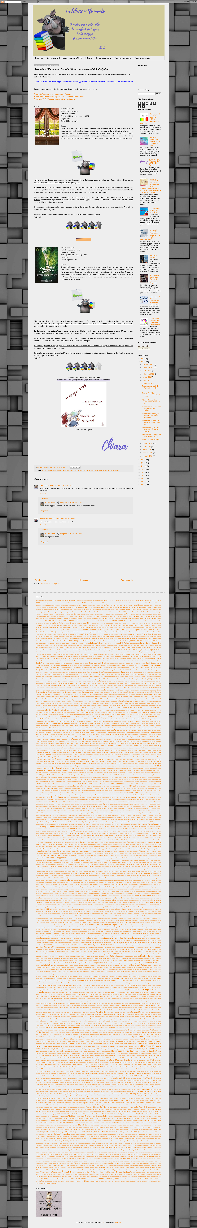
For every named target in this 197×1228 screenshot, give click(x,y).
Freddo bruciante (59, 743)
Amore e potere (100, 625)
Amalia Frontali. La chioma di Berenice (83, 620)
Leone (49, 940)
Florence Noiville (149, 737)
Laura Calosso (139, 922)
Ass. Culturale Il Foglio (72, 638)
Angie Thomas (157, 629)
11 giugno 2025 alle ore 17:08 (65, 485)
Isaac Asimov (72, 829)
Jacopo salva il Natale (134, 831)
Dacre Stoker (76, 690)
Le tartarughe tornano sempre (115, 936)
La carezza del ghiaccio (65, 873)
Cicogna (61, 672)
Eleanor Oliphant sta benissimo (130, 716)
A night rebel (118, 605)
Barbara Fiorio (156, 643)
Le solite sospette (74, 936)
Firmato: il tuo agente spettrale (109, 737)
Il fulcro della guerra (71, 788)
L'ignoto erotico (151, 857)
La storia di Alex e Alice (109, 913)
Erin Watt (49, 728)
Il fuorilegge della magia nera (114, 788)
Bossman (38, 654)
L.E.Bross (83, 851)
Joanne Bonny (50, 840)
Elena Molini (40, 719)
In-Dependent (101, 822)
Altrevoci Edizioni (120, 618)
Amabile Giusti (58, 620)
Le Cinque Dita (116, 927)
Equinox (139, 725)
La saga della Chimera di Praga (148, 907)
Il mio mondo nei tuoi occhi (131, 797)
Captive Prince (156, 659)
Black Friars (122, 650)
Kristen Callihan (57, 851)
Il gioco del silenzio (149, 790)
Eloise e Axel (122, 721)
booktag (139, 652)
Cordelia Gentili (110, 681)
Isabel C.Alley (106, 828)
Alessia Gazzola (89, 614)
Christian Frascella (76, 670)
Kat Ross (104, 844)
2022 (143, 466)
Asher (37, 638)
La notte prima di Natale (83, 898)
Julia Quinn (73, 470)
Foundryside (143, 739)
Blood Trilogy (63, 652)
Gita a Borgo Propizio (96, 752)
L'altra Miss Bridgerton (58, 853)
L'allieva (159, 851)
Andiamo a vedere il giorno (140, 627)
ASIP (54, 638)
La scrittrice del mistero (81, 909)
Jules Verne (134, 842)
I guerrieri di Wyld (130, 772)
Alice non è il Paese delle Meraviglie (120, 616)
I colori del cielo (127, 770)
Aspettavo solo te (61, 638)
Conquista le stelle (80, 681)
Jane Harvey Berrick (99, 833)
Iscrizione (140, 828)
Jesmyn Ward (145, 835)
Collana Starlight (125, 674)
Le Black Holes (85, 927)
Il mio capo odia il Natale (103, 797)
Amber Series (99, 623)
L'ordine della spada (47, 866)
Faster (149, 730)
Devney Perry (111, 699)
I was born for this (76, 777)
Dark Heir (47, 694)
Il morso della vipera (137, 799)
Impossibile (158, 819)
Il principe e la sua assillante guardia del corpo (74, 806)
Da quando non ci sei (66, 690)
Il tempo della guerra (45, 817)
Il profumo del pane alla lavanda (71, 808)
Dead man (39, 696)
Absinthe (142, 607)
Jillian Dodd (139, 837)
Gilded (78, 750)
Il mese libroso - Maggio (150, 439)
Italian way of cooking (61, 831)
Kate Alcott (123, 844)
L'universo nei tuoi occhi (58, 869)
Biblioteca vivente (53, 650)
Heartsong (149, 763)
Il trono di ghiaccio (142, 817)
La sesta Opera (136, 909)
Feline (145, 732)
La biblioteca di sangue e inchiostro (107, 871)
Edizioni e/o (80, 716)
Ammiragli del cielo (48, 625)
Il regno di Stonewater (149, 810)
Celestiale (57, 663)
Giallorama (39, 750)
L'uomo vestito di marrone (43, 871)
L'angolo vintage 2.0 (55, 855)
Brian (109, 654)
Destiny (66, 699)
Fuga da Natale (128, 743)
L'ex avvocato (143, 857)
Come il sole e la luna (139, 676)
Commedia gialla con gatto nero (133, 679)
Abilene (112, 607)
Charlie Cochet (151, 663)
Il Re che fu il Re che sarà (125, 808)
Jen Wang (79, 835)
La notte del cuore (45, 898)
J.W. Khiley (125, 831)
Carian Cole (68, 661)
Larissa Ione (103, 922)
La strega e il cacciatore (63, 916)
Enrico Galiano (94, 725)
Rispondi (43, 494)
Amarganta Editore (140, 620)
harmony (69, 764)
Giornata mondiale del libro (153, 750)
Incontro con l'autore (124, 822)
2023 (143, 463)
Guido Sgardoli (59, 761)
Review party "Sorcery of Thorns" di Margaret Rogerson (154, 279)
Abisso (116, 607)
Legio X (117, 938)
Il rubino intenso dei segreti (125, 813)
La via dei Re (80, 920)
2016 (143, 485)
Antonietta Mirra (117, 634)
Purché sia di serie (92, 470)
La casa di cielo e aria (111, 873)
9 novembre (90, 603)
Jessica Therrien (107, 837)
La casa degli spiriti (99, 873)
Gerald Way (79, 748)
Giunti (159, 752)
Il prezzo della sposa (91, 804)
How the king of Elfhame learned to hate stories (110, 768)
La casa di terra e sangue (141, 873)
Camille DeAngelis (124, 658)
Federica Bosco (84, 732)
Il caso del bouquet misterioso (90, 781)
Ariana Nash (76, 636)
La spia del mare (144, 911)
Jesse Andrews (47, 837)
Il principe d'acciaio (120, 804)
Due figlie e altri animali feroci (114, 712)
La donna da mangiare (89, 882)
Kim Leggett (101, 849)
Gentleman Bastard (68, 748)
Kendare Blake (151, 846)
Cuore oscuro (66, 687)
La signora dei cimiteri (51, 911)
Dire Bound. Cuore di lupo (58, 707)
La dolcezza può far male (76, 882)
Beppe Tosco (63, 647)
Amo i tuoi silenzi (58, 625)
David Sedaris (121, 694)
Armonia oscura (126, 636)
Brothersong (62, 656)
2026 (143, 359)
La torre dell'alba (48, 918)
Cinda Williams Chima (80, 672)
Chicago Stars (134, 667)
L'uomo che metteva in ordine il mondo (94, 869)
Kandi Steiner (88, 844)
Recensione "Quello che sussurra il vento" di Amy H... (150, 429)
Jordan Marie (94, 842)
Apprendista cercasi (51, 636)
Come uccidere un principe (72, 679)
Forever (114, 739)
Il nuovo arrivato (95, 801)
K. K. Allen (70, 844)
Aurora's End (82, 641)
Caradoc (38, 661)
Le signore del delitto (52, 936)
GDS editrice (118, 746)
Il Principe (100, 804)
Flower (159, 737)
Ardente (59, 636)
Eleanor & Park (117, 716)
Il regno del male (119, 810)
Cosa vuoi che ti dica (78, 683)
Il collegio (144, 783)
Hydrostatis (58, 770)
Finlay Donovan (143, 734)
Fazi (46, 732)
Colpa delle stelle (152, 674)
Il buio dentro (62, 779)
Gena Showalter (143, 745)
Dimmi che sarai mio (84, 705)
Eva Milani (94, 728)
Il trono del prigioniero (129, 817)
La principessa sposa (49, 902)
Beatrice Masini (90, 645)
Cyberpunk (133, 687)
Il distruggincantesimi (115, 786)
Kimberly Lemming (111, 849)
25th (124, 600)
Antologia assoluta (98, 634)
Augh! (41, 641)
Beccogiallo (141, 645)
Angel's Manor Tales (108, 629)
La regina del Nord (77, 904)
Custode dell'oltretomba (107, 687)
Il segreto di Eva (65, 815)
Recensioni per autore (123, 58)
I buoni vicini (102, 770)
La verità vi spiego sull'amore (69, 920)
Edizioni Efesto (88, 716)
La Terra (144, 916)
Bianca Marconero (124, 647)
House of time (93, 768)
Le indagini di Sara (75, 931)
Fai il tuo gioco (45, 730)
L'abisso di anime (103, 851)
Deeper (88, 696)
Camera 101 (115, 658)
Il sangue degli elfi (138, 813)
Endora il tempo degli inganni (144, 723)
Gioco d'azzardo (100, 750)
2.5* (116, 600)
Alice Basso (78, 616)
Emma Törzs (74, 723)
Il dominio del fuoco (128, 786)
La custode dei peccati (107, 880)
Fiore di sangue (84, 737)
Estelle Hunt (78, 728)
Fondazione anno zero (42, 739)
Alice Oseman (135, 616)
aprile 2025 (147, 447)
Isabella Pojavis (133, 828)
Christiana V (86, 670)
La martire (64, 893)
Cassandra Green (122, 661)
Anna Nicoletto (112, 632)
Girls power (87, 752)
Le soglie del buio (64, 936)
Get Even (91, 748)
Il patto (41, 804)
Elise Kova (119, 719)
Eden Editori (55, 716)
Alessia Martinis (99, 614)
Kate (118, 844)
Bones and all (102, 652)
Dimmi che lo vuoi (129, 703)
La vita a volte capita (90, 920)
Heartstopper (157, 764)
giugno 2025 (147, 383)
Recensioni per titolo (103, 58)
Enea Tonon (51, 725)
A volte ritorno (62, 607)
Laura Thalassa (101, 925)
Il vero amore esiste (62, 470)
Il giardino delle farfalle (106, 790)
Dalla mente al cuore (98, 690)
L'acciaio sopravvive (114, 851)
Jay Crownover (153, 833)
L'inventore (125, 862)
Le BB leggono (71, 927)
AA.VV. (87, 607)
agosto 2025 (147, 377)
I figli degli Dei (84, 772)
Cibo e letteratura (44, 672)
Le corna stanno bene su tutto (48, 929)
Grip (44, 759)
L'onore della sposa (98, 864)
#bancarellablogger (70, 600)
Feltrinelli (150, 732)
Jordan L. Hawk (85, 842)
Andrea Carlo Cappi (45, 629)
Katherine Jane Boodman (43, 846)
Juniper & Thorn (62, 844)
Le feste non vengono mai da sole (145, 929)
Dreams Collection (67, 712)
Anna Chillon (96, 632)
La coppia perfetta (100, 878)
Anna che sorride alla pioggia (82, 632)
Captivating (148, 658)
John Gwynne (153, 840)
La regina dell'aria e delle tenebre (114, 904)
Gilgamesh (84, 750)
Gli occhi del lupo (135, 754)
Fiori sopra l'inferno (94, 737)
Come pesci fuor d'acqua (43, 679)
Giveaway (48, 755)
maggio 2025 (148, 443)
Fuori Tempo (142, 743)
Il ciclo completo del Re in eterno (62, 783)
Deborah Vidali (58, 696)
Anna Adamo (68, 632)
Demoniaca (158, 696)
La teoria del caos (104, 916)
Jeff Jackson (65, 835)
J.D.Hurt (91, 831)
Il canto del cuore (132, 779)
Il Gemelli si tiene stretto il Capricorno (70, 790)
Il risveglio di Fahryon (89, 813)
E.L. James (142, 714)
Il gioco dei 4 (139, 790)
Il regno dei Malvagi (109, 810)
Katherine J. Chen (156, 844)
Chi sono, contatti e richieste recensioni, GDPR (64, 58)
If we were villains (113, 777)
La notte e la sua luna (70, 898)
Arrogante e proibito (146, 636)
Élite (146, 719)
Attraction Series (131, 638)
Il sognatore (123, 815)
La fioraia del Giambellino (118, 884)
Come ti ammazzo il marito (57, 679)
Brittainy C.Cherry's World (43, 656)
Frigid (96, 743)
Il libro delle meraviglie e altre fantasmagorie (71, 795)
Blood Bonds (43, 652)
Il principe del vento (145, 804)
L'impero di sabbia (128, 860)
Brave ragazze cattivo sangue (88, 654)
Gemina (135, 746)
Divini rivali (97, 707)
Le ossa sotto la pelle (91, 933)
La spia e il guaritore (41, 913)
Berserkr (69, 647)
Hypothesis (65, 770)
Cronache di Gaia (112, 685)
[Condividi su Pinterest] (79, 467)
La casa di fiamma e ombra (125, 873)
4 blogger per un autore (143, 600)
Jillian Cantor (131, 837)
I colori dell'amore (137, 770)
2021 (143, 469)
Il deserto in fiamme (79, 786)
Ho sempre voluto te (134, 766)
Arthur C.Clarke (156, 636)
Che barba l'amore (70, 665)
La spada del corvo (109, 911)
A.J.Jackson (81, 607)
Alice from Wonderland (103, 616)
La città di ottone (129, 875)
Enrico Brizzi (85, 725)
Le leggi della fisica (106, 931)
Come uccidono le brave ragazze (89, 679)
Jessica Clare (67, 837)
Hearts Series (142, 763)
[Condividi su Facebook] (77, 467)
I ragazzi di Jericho (140, 775)
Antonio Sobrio (157, 634)
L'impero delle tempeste (107, 860)
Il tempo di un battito (57, 817)
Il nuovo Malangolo (105, 801)
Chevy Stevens (149, 665)
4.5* (43, 470)
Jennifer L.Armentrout (100, 835)
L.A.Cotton (77, 851)
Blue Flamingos (71, 652)
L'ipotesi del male (133, 862)
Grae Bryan (100, 757)
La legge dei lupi (68, 889)
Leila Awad (141, 938)
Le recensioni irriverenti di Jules (141, 933)
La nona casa (150, 896)
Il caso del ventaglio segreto (125, 781)
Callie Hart (108, 658)
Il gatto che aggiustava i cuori (149, 788)
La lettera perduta (117, 889)
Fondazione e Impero (55, 739)
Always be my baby (137, 618)
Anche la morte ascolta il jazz (113, 627)
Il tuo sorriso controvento (55, 819)
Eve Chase (108, 728)
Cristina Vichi (102, 685)
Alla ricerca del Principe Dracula (77, 618)
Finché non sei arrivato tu (118, 734)
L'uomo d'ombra (122, 869)
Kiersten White (94, 849)
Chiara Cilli (58, 668)
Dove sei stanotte (45, 712)
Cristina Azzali (84, 685)
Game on (103, 746)
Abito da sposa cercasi (125, 607)
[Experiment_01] (40, 600)
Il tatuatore (150, 815)
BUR (141, 656)
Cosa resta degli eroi (64, 683)
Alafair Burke (84, 612)
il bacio (133, 777)
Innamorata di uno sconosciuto (112, 824)
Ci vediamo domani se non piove (138, 670)
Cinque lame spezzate (114, 672)
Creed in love (51, 685)
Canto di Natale (140, 658)
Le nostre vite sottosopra (53, 933)
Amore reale (128, 625)
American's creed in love (148, 623)
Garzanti (110, 746)
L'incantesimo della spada (44, 862)
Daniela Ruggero (76, 692)
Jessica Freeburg (86, 837)
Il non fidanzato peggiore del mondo (59, 801)
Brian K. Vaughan (116, 654)
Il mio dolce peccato (115, 797)
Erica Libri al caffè (47, 485)
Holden (142, 766)
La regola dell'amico (141, 904)
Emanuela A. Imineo (133, 721)
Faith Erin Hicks (53, 730)
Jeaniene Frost (57, 835)
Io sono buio (117, 826)
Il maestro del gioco (89, 795)
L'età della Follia (134, 857)
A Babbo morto (98, 603)
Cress (68, 685)
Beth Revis (83, 647)
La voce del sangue (138, 920)
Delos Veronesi (107, 696)
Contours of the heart (92, 681)
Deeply (92, 696)
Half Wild (140, 761)
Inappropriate (113, 822)
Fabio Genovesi (139, 728)
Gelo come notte (127, 745)
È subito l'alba (109, 714)
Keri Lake (50, 849)
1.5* (109, 600)
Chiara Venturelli (117, 667)
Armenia (110, 636)
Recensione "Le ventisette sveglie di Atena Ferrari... (151, 409)
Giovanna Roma (78, 752)
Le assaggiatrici (43, 927)
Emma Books (55, 723)
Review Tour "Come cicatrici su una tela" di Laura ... (151, 395)
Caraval (43, 661)
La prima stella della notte (131, 900)
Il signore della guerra (100, 815)
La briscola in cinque (132, 871)
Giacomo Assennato (122, 748)
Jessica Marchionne (96, 837)
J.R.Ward (118, 831)
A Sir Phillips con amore (146, 605)
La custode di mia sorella (121, 880)
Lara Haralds (95, 922)
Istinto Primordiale (41, 831)
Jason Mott (139, 833)
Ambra (116, 623)
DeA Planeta (157, 694)
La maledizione (57, 893)
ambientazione (108, 623)
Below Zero (158, 645)
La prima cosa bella (51, 900)
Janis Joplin (118, 833)
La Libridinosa (155, 889)
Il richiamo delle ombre (52, 813)
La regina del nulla (87, 904)
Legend (90, 938)
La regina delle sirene (129, 904)
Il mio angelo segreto (77, 797)
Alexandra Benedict (149, 614)
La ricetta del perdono (54, 907)
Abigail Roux (105, 607)
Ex (115, 728)
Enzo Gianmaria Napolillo (117, 725)
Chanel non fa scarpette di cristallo (120, 663)
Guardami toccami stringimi (86, 759)
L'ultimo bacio (146, 866)
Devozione (124, 699)
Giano (63, 750)
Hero (81, 766)
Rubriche (88, 58)
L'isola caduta (142, 862)
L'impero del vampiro (83, 860)
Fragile (38, 741)
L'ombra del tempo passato (48, 864)
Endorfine (45, 725)
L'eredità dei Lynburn (109, 857)
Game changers (94, 745)
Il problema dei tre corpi (126, 806)
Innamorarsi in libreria (84, 824)
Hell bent (66, 766)
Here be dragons (74, 766)
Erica (143, 725)
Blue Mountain (80, 652)
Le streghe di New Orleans (98, 936)
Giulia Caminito (134, 752)
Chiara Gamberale (67, 667)
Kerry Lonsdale (69, 849)
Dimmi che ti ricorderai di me (122, 705)
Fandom (99, 730)
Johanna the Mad (107, 840)
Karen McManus (96, 844)
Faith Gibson (62, 730)
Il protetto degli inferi (85, 808)
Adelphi (75, 609)
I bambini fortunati (83, 770)
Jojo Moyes (53, 842)
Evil (113, 728)
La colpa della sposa (70, 878)
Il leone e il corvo (47, 795)
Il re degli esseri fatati (146, 808)
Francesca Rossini (114, 741)
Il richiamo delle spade (64, 813)
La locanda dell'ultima (73, 891)
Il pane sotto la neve (148, 801)
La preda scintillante (153, 898)
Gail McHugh (72, 745)
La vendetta (118, 918)
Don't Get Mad (71, 710)
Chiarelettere (125, 667)
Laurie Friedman (137, 924)
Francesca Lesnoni (57, 741)
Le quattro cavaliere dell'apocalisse (118, 933)
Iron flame (57, 828)
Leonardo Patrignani (41, 940)
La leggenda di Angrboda (105, 889)
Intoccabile (59, 826)
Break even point (102, 654)
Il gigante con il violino (130, 790)
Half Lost (134, 761)
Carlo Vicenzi (76, 661)
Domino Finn (50, 710)
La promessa (58, 902)
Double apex (144, 710)
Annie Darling (70, 634)
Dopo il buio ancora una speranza (104, 710)
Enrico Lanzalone (105, 725)
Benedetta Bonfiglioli (41, 647)
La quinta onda (112, 902)
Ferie (159, 732)
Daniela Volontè (99, 692)
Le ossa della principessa (78, 933)
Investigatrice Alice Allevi (68, 826)
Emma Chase (65, 723)
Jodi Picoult (76, 840)
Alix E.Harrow (152, 616)
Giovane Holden (61, 752)
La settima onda (145, 909)
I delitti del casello (147, 770)
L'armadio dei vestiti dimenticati (107, 855)
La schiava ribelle (69, 909)
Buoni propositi (134, 656)
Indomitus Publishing (150, 822)
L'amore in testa (123, 853)
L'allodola (38, 853)
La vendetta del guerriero (141, 918)
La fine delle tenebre (104, 884)
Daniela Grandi (57, 692)
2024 (143, 460)
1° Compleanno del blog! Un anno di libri (155, 210)
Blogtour (152, 650)
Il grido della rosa (77, 792)
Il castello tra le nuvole (154, 781)
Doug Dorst (151, 710)
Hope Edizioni (57, 768)
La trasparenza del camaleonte (75, 918)
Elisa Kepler (101, 719)
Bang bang (117, 643)
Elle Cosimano (87, 721)
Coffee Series (101, 674)
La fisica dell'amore (132, 884)
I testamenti (157, 775)
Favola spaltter (40, 732)
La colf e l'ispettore (152, 875)
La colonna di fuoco (57, 878)
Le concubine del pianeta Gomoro (145, 927)
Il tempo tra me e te (79, 817)
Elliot (117, 721)
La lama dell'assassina (57, 889)
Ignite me (122, 777)
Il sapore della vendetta (150, 813)
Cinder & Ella (94, 672)
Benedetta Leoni (46, 519)
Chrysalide (103, 670)
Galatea (78, 745)
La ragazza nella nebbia (54, 904)
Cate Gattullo (153, 661)
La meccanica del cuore (93, 893)
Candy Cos (132, 658)
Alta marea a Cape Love (106, 618)
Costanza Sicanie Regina (126, 683)
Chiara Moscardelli (86, 667)
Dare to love (123, 692)
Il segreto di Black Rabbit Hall (52, 815)
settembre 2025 (148, 374)
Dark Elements (156, 692)
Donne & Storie (90, 710)
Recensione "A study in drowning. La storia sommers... (150, 415)
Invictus (78, 826)
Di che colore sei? (146, 699)
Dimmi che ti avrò (107, 705)
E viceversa (129, 714)
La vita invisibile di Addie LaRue (124, 920)
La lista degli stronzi (61, 891)
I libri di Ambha (148, 772)
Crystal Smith (148, 685)
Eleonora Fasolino (61, 719)
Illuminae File (134, 819)
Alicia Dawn (144, 616)
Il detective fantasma (92, 786)
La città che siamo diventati (106, 875)
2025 (143, 362)
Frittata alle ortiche (104, 743)
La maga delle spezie (47, 893)
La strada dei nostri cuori (146, 913)
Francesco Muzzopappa (148, 741)
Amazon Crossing (70, 623)
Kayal (90, 846)
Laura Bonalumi (130, 922)
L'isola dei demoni (151, 862)
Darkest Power (92, 694)
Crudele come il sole (134, 685)
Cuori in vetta (83, 687)
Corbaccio (102, 681)
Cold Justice (117, 674)
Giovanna (69, 752)
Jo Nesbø (43, 840)
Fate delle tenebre (156, 730)
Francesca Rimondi (102, 741)
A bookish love (145, 603)
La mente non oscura (130, 893)
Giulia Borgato (125, 752)
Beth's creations (91, 647)
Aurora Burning (64, 641)
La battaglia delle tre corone (89, 871)
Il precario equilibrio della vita (76, 804)
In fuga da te (84, 822)
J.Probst (113, 831)
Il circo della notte (117, 784)
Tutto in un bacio (112, 470)
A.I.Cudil (74, 607)
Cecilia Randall (50, 663)
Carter (88, 661)
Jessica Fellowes (75, 837)
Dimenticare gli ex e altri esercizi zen (73, 703)
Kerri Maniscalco (59, 849)
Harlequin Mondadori (58, 764)
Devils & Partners (101, 699)
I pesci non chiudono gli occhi (70, 775)
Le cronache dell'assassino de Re (93, 929)
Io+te (147, 826)
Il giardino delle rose (118, 790)
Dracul (52, 712)
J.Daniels (97, 831)
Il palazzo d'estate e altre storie (119, 801)
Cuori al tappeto (74, 687)
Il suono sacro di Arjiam (140, 815)
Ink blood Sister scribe (64, 824)
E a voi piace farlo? (56, 714)
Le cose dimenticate (62, 929)
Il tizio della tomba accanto (107, 817)
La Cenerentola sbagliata (56, 875)
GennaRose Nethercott (55, 748)
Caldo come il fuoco (98, 659)
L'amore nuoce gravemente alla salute (138, 853)
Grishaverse (50, 759)
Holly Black (157, 766)
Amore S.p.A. (136, 625)
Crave (37, 685)
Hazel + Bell (117, 763)
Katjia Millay (70, 846)
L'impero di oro (118, 860)
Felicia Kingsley (138, 732)
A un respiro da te (52, 607)
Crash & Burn (157, 683)
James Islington (146, 831)
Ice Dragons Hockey (87, 777)
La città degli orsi (119, 875)
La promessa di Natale (69, 902)
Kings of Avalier (134, 849)
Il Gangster (127, 788)
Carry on (83, 661)
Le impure (67, 931)
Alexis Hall (53, 616)
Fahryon (38, 730)
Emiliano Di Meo (145, 721)
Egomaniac (104, 716)
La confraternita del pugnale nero (85, 878)
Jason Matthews (130, 833)
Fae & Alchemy (157, 728)
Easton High (44, 716)
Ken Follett (138, 846)
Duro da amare (151, 712)
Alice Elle (93, 616)
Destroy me (72, 699)
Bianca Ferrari (113, 647)
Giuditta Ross (107, 752)
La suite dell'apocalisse (76, 916)
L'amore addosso (89, 853)
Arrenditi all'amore (136, 636)
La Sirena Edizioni (77, 911)
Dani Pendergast (141, 690)
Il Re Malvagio (84, 810)
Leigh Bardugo (133, 938)
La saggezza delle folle (57, 909)
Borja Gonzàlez (156, 652)
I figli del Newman (93, 772)
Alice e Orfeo (86, 616)
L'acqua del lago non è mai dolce (129, 851)
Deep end (82, 696)
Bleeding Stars (140, 650)
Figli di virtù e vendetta (85, 734)
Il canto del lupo (141, 779)
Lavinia (144, 924)
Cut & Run (126, 688)
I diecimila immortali (72, 772)
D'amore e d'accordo (142, 687)
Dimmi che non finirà (151, 703)
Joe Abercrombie (85, 840)
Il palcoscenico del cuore (135, 801)
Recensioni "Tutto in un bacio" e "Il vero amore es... (151, 422)
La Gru (109, 887)
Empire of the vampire (85, 723)
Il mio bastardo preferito (89, 797)
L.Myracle (95, 851)
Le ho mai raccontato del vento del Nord (52, 931)
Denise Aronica (50, 699)
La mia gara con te (142, 893)
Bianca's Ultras (152, 647)
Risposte (45, 498)
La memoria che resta (107, 893)
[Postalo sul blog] (73, 467)
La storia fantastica (122, 913)
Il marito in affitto (130, 795)
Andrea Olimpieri (67, 629)
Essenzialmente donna (67, 728)
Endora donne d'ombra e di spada (126, 723)
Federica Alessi (52, 732)
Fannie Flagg (110, 730)
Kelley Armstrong (122, 846)
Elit (143, 719)
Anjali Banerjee (53, 632)
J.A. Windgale (77, 831)
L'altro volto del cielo (70, 853)
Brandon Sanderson (58, 654)
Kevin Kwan (86, 849)
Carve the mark (95, 661)
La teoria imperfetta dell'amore (132, 916)
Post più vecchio (127, 580)
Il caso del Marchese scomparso (108, 781)
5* (83, 603)
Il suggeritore (130, 815)
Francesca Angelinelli (46, 741)
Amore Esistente (110, 625)
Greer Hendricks (138, 757)
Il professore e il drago (56, 808)
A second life (135, 605)
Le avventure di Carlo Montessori (57, 927)
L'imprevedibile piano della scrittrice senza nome (147, 860)
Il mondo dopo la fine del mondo (85, 799)
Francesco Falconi (135, 741)
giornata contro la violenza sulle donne (134, 750)
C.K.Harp (158, 656)
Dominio (43, 710)
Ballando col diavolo (84, 643)
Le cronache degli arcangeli (76, 929)
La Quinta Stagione (122, 902)
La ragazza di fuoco (41, 904)
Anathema (101, 627)
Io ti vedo (143, 826)
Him (127, 766)
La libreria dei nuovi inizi (144, 889)
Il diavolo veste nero (104, 786)
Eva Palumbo (101, 728)
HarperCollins (85, 764)
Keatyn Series (96, 846)
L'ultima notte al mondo (123, 866)
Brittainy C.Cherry (155, 654)
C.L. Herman (39, 658)
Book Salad (127, 652)
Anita (37, 632)
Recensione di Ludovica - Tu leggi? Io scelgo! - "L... (151, 388)
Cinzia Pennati (142, 672)
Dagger (82, 690)
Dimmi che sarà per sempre (71, 705)
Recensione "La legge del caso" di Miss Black (151, 435)
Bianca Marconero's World (139, 647)
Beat (84, 645)
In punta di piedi (92, 822)
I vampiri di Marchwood (63, 777)
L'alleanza (142, 851)
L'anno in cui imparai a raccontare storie (74, 855)
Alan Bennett (97, 612)
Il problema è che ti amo (153, 806)
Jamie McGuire (40, 833)
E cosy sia (65, 714)
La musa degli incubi (113, 895)
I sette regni (150, 775)
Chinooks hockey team (150, 667)
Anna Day (104, 632)
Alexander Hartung (138, 614)
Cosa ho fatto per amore (50, 683)
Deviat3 (94, 699)
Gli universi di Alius (72, 757)
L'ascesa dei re (132, 855)
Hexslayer (93, 766)
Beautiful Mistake (118, 645)
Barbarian (60, 645)
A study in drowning (41, 607)
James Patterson (156, 831)
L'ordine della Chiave (132, 864)
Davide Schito (140, 694)
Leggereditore (109, 938)
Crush (142, 685)
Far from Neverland (131, 730)
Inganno (46, 824)
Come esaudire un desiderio (102, 676)
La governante (84, 887)
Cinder (88, 672)
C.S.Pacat (53, 659)
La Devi (142, 880)
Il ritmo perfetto (114, 813)
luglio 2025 (147, 380)
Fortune (128, 739)
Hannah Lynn (147, 761)
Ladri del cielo (57, 922)
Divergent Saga (89, 707)
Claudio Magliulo (68, 674)
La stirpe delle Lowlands (81, 913)
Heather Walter (48, 766)
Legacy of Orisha (73, 938)
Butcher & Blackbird (149, 656)
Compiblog (145, 679)
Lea (41, 938)
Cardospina (56, 661)
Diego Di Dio (132, 701)
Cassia (130, 661)
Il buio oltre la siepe (73, 779)
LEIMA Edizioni (150, 938)
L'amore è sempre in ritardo (102, 853)
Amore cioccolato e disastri (75, 625)
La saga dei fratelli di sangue (118, 907)
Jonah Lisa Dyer (62, 842)
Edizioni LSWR (96, 716)
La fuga (44, 887)
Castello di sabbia (137, 661)
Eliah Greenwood (89, 719)
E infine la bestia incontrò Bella (77, 714)
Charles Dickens (140, 663)
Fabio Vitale (148, 728)
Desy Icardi (79, 699)
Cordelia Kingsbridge (121, 681)
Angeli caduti (148, 630)
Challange (105, 663)
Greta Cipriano (147, 757)
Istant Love (158, 828)
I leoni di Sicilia (140, 772)
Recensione (102, 470)
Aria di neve (69, 636)
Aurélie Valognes (48, 641)
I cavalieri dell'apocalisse (114, 770)
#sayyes (105, 600)
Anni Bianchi (62, 634)
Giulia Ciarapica (143, 752)
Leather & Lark (50, 938)
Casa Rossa (103, 661)
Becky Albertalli (150, 645)
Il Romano (128, 777)
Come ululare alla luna (105, 679)
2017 (143, 481)
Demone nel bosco (149, 696)
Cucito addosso (156, 685)
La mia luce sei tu (152, 893)
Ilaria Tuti (104, 819)
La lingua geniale (50, 891)
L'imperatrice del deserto (57, 860)
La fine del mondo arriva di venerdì (88, 884)
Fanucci (117, 730)
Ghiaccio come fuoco (111, 748)
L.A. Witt (71, 851)
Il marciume (99, 795)
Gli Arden (74, 754)
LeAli (44, 938)
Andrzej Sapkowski (89, 630)
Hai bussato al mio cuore (94, 761)
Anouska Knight (78, 634)
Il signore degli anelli (87, 815)
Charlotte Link (48, 665)
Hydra (53, 770)
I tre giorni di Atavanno (49, 777)
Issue (152, 828)
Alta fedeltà (95, 618)
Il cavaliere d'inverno (47, 783)
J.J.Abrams (103, 831)
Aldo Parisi (122, 612)
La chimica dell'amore (93, 875)
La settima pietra (154, 909)
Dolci (154, 708)
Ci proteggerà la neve (113, 670)
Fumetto (136, 743)
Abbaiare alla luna (95, 607)
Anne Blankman (148, 632)
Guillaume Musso (69, 761)
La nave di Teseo (140, 896)
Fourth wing (150, 739)
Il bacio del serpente (140, 777)
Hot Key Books (66, 768)
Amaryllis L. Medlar (56, 623)
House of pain (85, 768)
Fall (70, 730)
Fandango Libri (93, 730)
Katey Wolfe (147, 844)
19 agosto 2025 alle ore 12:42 (71, 502)
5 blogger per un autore (51, 603)
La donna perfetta (100, 882)
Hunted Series (46, 770)
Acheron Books (50, 609)
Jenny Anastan (137, 835)
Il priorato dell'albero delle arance (111, 806)
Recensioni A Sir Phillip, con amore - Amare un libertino (54, 99)
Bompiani (95, 652)
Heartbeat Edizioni (127, 763)
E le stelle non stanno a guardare (95, 714)
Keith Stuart (114, 846)
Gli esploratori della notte (107, 754)
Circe (148, 672)
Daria (129, 692)
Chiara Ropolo (51, 502)
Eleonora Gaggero (71, 719)
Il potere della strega (62, 804)
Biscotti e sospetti (107, 650)
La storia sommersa (133, 913)
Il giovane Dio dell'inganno (49, 792)
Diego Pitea (139, 701)
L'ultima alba (97, 866)
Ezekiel (119, 728)
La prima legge (118, 900)
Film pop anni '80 (104, 734)
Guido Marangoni (48, 761)
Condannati (72, 681)
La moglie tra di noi (70, 895)
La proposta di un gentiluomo (84, 902)
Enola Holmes (59, 725)
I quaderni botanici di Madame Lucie (114, 775)
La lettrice (124, 889)
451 (159, 600)
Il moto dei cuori (149, 799)
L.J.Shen (89, 851)
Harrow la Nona (95, 763)
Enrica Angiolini (69, 725)
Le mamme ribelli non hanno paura (122, 931)
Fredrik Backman (85, 743)
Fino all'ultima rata (62, 737)
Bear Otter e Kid (78, 645)
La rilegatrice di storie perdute (68, 907)
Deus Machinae (87, 699)
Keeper (102, 846)
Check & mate (121, 665)
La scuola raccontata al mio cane (99, 909)
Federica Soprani (106, 732)
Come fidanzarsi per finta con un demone (121, 676)
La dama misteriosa (134, 880)
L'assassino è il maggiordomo (56, 858)
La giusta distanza (75, 887)
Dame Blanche (125, 690)
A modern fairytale (101, 605)
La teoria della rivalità (115, 916)
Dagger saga (88, 690)
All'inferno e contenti (62, 618)
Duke (139, 712)
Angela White (138, 630)
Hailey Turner (121, 761)
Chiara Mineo (77, 667)
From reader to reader (116, 743)
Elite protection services (154, 719)
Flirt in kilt (141, 737)
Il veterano (84, 819)
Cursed (98, 687)
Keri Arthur (43, 849)
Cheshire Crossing (138, 665)
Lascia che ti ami (111, 922)
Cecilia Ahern (40, 663)
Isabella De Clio (115, 828)
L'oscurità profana (78, 866)
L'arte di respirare (123, 855)
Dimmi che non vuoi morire (55, 705)
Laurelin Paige (111, 925)
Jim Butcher (146, 837)
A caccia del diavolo (154, 603)
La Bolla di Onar (121, 871)
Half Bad (128, 761)
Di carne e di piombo (133, 699)
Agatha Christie (131, 609)
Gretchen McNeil (156, 757)
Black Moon (132, 650)
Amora (65, 625)
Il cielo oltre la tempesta (98, 783)
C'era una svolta (61, 658)
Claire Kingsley (52, 674)
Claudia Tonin (60, 674)
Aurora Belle (56, 641)
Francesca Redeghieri (91, 741)
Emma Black (44, 723)
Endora (113, 723)
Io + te (83, 826)
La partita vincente (110, 898)
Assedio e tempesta (84, 638)
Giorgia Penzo (109, 750)
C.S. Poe (46, 659)
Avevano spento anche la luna (111, 641)
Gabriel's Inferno (54, 745)
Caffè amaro (88, 658)
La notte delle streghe (57, 898)
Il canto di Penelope (60, 781)
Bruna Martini (70, 656)
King (117, 849)
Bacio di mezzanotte (48, 643)
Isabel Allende (98, 828)
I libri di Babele (156, 772)
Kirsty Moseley (145, 849)
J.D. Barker (86, 831)
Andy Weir (99, 629)
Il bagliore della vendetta (153, 777)
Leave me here (59, 938)
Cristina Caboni (93, 685)
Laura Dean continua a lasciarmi (45, 924)
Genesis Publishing (154, 746)
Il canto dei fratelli (112, 779)
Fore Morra (108, 739)
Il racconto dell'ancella (99, 808)
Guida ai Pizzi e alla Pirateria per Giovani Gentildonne (125, 759)
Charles (133, 663)
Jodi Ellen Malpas (68, 840)
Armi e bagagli (117, 636)
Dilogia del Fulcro (57, 703)
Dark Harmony (40, 694)
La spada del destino (121, 911)
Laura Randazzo (89, 925)
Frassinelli (51, 743)
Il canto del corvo (122, 779)
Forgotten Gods (121, 739)
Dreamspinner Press (78, 712)
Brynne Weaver (78, 656)
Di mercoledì (155, 699)
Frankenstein (43, 743)
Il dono (137, 786)
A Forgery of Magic (82, 605)
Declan (77, 696)
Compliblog (152, 679)
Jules (129, 842)
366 (133, 600)
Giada (142, 748)
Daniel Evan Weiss (151, 690)
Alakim (91, 612)
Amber (93, 623)
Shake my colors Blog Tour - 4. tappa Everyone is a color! (155, 141)
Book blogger (119, 652)
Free (93, 743)
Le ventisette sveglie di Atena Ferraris (145, 936)
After (103, 609)
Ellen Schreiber (111, 721)
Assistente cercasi (108, 638)
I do (79, 772)
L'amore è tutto (114, 853)
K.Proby (81, 844)
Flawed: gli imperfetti (132, 737)
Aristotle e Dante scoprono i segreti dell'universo (93, 636)
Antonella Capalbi (108, 634)
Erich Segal (149, 725)
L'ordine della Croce (145, 864)
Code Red (94, 674)
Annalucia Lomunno (137, 632)
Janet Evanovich (110, 833)
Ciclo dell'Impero (54, 672)
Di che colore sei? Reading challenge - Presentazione (155, 321)
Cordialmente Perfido (133, 681)
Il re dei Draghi (156, 808)
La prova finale (96, 902)
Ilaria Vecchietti (119, 819)
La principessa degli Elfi (144, 900)
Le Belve (78, 927)
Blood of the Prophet (53, 652)
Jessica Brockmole (57, 837)
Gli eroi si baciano (94, 754)
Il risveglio (79, 813)
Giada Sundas (157, 748)
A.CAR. (69, 607)
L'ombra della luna (71, 864)
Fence (156, 732)
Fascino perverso (142, 730)
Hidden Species (112, 766)
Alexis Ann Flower (45, 616)
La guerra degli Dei (137, 887)
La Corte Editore (67, 880)
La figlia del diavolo (62, 884)
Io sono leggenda (134, 826)
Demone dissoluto (138, 696)
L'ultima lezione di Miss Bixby (109, 866)
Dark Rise (73, 694)
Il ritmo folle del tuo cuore (103, 813)
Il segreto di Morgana (76, 815)
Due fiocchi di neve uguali (130, 712)
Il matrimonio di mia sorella (142, 795)
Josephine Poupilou (104, 842)
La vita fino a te (111, 920)
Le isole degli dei (84, 931)
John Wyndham (44, 842)
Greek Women (119, 757)
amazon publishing (83, 623)
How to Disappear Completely (147, 768)
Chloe (47, 670)
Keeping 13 (108, 846)
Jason (124, 833)
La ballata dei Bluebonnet (57, 871)
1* (112, 600)
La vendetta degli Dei (127, 918)
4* (46, 470)
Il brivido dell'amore (53, 779)
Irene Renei (51, 828)
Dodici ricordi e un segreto (132, 708)
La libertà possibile (133, 889)
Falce (67, 730)
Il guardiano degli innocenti (89, 792)
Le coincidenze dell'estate (129, 927)
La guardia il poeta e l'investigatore (121, 887)
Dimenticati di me (87, 703)
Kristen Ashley (46, 851)
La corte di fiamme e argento (151, 878)
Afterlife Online (114, 609)
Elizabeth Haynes (49, 721)
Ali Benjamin (60, 616)
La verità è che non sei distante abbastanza (48, 920)
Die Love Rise (71, 701)
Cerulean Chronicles (78, 663)
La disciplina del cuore (62, 882)
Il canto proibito (77, 781)
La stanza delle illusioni (66, 913)
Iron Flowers (64, 828)
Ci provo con (124, 670)
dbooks (146, 694)
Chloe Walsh (67, 670)
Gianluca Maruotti (56, 750)
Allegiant (89, 618)
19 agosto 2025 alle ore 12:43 (71, 534)
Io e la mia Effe (99, 826)
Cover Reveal (148, 683)
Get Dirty (85, 748)
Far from (122, 730)
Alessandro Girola (53, 614)
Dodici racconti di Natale (116, 707)
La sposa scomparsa (54, 913)
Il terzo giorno (88, 817)
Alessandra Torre (141, 612)
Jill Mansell (125, 837)
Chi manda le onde (48, 667)
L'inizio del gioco (97, 862)
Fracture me (157, 739)
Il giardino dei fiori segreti (93, 790)
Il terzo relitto (96, 817)
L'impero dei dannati (70, 860)
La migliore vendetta (47, 895)
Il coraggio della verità (154, 783)
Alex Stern (129, 614)
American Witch (134, 623)
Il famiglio (149, 786)
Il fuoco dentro (81, 788)
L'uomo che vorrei (112, 869)
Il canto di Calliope (49, 781)
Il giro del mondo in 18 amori (64, 792)
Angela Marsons (129, 629)
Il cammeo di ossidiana (100, 779)
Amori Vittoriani (64, 627)
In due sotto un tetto (60, 822)
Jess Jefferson (154, 835)
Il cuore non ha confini (66, 786)
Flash (120, 737)
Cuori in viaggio (91, 687)
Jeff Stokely (72, 835)
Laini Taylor (69, 922)
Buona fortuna (111, 656)
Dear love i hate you (48, 696)
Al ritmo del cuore (75, 612)
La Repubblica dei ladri (153, 904)
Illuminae (127, 819)
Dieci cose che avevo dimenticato (85, 701)
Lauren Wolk (128, 924)
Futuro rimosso (152, 743)
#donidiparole (80, 600)
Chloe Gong (53, 670)
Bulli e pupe (103, 656)
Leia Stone (124, 938)
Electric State (142, 716)
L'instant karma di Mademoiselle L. (112, 862)
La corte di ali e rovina (136, 878)
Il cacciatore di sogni (87, 779)
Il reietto (158, 810)
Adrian (79, 609)
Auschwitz (89, 641)
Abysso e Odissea (150, 607)
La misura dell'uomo (59, 895)
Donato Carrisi (80, 710)
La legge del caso (78, 889)
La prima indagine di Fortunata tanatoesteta (98, 900)
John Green (137, 840)
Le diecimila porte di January (128, 929)
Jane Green (89, 833)
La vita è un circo (101, 920)
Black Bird (115, 650)
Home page (39, 58)
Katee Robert (139, 844)
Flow (155, 737)
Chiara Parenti (107, 668)
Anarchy (96, 627)
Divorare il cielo (104, 707)
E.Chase (135, 714)
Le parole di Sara (102, 933)
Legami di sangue (83, 938)
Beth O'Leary (76, 647)
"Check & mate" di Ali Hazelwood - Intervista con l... (151, 402)
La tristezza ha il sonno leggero (106, 918)
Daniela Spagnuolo (88, 692)
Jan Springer (57, 833)
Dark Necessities (55, 694)
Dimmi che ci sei (109, 703)
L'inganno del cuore (83, 862)
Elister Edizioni (137, 719)
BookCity (132, 652)
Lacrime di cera (40, 922)
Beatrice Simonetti (101, 645)
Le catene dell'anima (105, 927)
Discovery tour (70, 707)
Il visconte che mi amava (95, 819)
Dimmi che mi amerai (140, 703)
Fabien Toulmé (130, 728)
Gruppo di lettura (62, 759)
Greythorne (39, 759)
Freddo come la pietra (72, 743)
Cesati (86, 663)
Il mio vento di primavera (46, 799)
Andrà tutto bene (152, 627)
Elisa (96, 719)
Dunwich (144, 712)
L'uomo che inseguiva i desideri (74, 869)
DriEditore (87, 712)
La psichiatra (104, 902)
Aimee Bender (153, 609)
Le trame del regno (129, 936)
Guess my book (104, 759)
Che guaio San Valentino (98, 665)
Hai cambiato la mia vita (110, 761)
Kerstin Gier (78, 849)
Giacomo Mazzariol (134, 748)
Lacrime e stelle (49, 922)
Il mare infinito (121, 795)
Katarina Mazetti (112, 844)
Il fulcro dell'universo (60, 788)
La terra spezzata (153, 916)
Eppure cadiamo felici (130, 725)
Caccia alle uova (72, 659)
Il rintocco (73, 813)
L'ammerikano (80, 853)
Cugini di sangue (40, 687)
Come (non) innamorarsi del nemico (51, 676)
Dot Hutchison (136, 710)
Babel (154, 641)
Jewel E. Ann (117, 838)
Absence (137, 607)
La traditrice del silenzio (59, 918)
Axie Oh (122, 641)
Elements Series (152, 717)
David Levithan (113, 694)
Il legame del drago (151, 792)
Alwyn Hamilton (49, 621)
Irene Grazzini (43, 828)
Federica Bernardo (74, 732)
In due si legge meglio (47, 822)
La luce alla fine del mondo (86, 891)
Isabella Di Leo (124, 828)
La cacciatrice (155, 871)
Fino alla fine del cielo (73, 737)
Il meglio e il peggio (45, 797)
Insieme (123, 824)
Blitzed (146, 650)
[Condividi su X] (75, 467)
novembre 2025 (148, 368)
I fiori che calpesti (103, 772)
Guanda (76, 759)
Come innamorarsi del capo (153, 676)
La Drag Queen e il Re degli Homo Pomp (125, 882)
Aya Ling (127, 641)
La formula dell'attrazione (145, 884)
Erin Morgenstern (41, 728)
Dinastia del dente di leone (43, 707)
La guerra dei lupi (148, 887)
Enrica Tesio (78, 725)
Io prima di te (109, 826)
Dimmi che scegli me (96, 705)
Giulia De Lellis (152, 752)
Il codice (139, 783)
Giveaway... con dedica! (154, 256)
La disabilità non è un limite (48, 882)
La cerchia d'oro (67, 875)
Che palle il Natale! (110, 665)
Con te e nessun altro (47, 681)
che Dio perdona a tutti (83, 665)
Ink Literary (74, 824)
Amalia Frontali (68, 621)
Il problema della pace (140, 806)
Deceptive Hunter (69, 696)
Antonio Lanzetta (135, 634)
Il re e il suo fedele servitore (72, 810)
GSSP (71, 759)
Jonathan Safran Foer (73, 842)
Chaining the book (95, 663)
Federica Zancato (116, 732)
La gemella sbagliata (51, 887)
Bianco (159, 647)
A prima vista (126, 605)
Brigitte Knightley (136, 654)
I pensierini (58, 775)
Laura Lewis (64, 924)
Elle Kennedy (102, 721)
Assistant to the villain (97, 638)
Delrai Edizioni (117, 696)
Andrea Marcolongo (57, 629)
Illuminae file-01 (144, 819)
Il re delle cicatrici (49, 810)
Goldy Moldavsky (91, 757)
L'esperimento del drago (122, 857)
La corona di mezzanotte (123, 878)
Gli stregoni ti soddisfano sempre (57, 757)
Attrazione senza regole (144, 638)
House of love (75, 768)
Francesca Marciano (69, 741)
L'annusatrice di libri (91, 855)
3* (131, 600)
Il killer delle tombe (113, 792)
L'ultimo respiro (46, 869)
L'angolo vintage (42, 855)
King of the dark (124, 849)
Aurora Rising (73, 641)
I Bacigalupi (74, 770)
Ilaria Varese (111, 819)
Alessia (73, 614)
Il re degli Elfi (136, 808)
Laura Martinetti (72, 924)
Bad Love (75, 643)
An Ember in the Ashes (85, 627)
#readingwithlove (97, 600)
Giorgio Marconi (118, 750)
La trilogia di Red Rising (90, 918)
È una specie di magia (119, 714)
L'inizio (91, 862)
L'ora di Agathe (108, 864)
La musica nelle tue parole (126, 895)
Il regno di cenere (129, 810)
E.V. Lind (148, 714)
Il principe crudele (109, 804)
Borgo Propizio (147, 652)
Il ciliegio (108, 783)
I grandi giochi (121, 772)
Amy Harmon (72, 627)
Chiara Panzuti (97, 668)
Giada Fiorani (148, 748)
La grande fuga (93, 887)
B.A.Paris (143, 641)
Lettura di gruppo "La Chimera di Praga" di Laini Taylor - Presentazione (150, 234)
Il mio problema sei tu (146, 797)
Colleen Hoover (136, 674)
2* (118, 600)
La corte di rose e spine (55, 880)
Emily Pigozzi (154, 721)
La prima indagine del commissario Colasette (71, 900)
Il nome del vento (44, 801)
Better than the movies (102, 647)
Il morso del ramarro (113, 799)
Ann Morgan (60, 632)
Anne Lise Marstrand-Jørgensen (50, 634)
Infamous (158, 822)
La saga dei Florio (105, 907)
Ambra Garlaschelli (124, 623)
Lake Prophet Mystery (80, 922)
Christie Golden (95, 670)
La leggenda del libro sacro (90, 889)
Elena (159, 716)
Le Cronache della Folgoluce (111, 929)
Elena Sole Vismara (50, 719)
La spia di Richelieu (155, 911)
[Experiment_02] (49, 600)
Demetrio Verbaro (127, 696)
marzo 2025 (147, 450)
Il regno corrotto (99, 810)
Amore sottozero (156, 625)
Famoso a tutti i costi (82, 730)
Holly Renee (47, 768)
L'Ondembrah (89, 864)
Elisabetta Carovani (110, 719)
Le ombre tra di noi (65, 933)
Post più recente (41, 580)
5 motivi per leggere (74, 603)
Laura (122, 922)
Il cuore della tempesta (53, 786)
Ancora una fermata (126, 627)
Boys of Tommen (46, 654)
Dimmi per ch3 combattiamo (140, 705)
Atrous (124, 638)
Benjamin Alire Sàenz (53, 647)
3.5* (127, 600)
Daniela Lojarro (66, 692)
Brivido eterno (55, 656)
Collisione (144, 674)
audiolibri (154, 638)
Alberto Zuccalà (113, 612)
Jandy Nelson (81, 833)
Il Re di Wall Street (59, 810)
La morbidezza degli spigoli (83, 895)
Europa (89, 728)
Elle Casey (79, 721)
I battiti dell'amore (93, 770)
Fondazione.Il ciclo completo (81, 739)
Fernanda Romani (42, 734)
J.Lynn (108, 831)
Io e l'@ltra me (89, 826)
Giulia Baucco (116, 752)
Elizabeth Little (59, 721)
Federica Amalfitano (62, 732)
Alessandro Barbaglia (154, 612)
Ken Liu (144, 846)
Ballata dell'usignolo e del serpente (101, 643)
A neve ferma (110, 605)
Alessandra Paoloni (130, 612)
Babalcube (150, 641)
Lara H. (89, 922)
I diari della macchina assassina (58, 772)
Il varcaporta (65, 819)
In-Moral (107, 822)
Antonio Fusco (126, 634)
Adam (70, 609)
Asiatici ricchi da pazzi (46, 638)
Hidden (104, 766)
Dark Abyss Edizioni (145, 692)
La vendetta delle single (154, 918)
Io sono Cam (125, 826)
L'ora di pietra (116, 864)
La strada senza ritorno (49, 916)
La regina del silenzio (98, 904)
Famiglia (74, 730)
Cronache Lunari (122, 685)
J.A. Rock (69, 831)
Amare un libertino (129, 620)
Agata (123, 609)
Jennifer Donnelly (86, 835)
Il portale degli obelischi (49, 804)
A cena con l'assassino (49, 605)
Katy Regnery (84, 846)
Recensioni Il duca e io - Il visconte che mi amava (52, 94)
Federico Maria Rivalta (127, 732)
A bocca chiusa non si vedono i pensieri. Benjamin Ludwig (121, 603)
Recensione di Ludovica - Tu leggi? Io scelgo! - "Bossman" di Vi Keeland (150, 118)
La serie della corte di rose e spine (120, 909)
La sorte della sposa (87, 911)
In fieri (68, 822)
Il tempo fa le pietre (68, 817)
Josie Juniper (123, 842)
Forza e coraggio (135, 739)
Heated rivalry (40, 766)
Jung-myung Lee (51, 844)
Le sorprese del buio (85, 936)
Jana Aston (72, 833)
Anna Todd (129, 632)
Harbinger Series (46, 763)
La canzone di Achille (52, 873)
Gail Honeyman (63, 745)
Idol (107, 777)
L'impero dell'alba (95, 860)
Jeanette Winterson (46, 835)
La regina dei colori (66, 904)
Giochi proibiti (91, 750)
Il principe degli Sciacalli (132, 804)
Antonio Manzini (147, 634)
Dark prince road (65, 694)
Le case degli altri (94, 927)
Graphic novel (110, 757)
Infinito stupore (40, 824)
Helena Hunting (58, 766)
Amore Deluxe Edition (89, 625)
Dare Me (116, 692)
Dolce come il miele (146, 707)
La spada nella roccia (133, 911)
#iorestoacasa (88, 600)
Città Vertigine (154, 672)
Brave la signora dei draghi (72, 654)
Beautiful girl (109, 645)
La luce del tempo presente (101, 891)
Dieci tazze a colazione (112, 701)
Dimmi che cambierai (98, 703)
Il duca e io (143, 786)
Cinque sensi (125, 672)
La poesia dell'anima (142, 898)
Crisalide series (75, 685)
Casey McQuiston (112, 661)
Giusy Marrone (40, 754)
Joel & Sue (99, 840)
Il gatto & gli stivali (136, 788)
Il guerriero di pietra (102, 792)
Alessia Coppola (80, 614)
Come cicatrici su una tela (87, 676)
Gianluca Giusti (46, 750)
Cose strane (107, 683)
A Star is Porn (157, 605)
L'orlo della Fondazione (60, 866)
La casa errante (154, 873)
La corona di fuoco (110, 878)
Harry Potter (110, 763)
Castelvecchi (145, 661)
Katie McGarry (61, 846)
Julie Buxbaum (41, 844)
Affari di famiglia (97, 609)
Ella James (66, 721)
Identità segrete (101, 777)
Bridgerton (51, 470)
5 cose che (64, 603)
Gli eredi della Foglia (83, 754)
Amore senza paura (145, 625)
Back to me (58, 643)
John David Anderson (127, 840)
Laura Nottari (80, 924)
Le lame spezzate (95, 931)
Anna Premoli (120, 632)
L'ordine (122, 864)
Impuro (38, 822)
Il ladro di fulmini (122, 792)
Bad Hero (70, 643)
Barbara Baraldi (135, 643)
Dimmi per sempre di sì (154, 705)
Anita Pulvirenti (44, 632)
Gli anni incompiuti (66, 754)
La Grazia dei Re (102, 887)
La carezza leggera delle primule (82, 873)
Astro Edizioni (118, 638)
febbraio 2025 (148, 453)
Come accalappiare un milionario (70, 676)
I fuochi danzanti (112, 772)
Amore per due (120, 625)
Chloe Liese (60, 670)
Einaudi (109, 717)
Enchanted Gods (105, 723)
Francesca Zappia (125, 741)
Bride (122, 654)
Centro (70, 663)
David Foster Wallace (102, 694)
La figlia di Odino (73, 884)
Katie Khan (53, 846)
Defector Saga (99, 696)
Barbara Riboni (40, 645)
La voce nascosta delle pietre (153, 920)
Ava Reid (94, 641)
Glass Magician (56, 754)
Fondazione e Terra (66, 739)
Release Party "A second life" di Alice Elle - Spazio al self (154, 162)
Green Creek (128, 757)
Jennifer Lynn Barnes (115, 835)
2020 (143, 472)
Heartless (135, 763)
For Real (93, 739)
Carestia (62, 661)
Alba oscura (105, 612)
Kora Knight (152, 849)
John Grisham (145, 840)
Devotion (118, 699)
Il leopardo (55, 795)
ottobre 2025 (147, 371)
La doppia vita (110, 882)
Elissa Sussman (126, 719)
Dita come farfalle (79, 707)
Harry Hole (103, 763)
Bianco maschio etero (42, 650)
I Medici (51, 775)
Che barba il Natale (58, 665)
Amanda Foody (107, 620)
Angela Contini (119, 630)
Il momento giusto (71, 799)
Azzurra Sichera (135, 641)
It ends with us (50, 831)
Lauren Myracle (120, 924)
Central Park (64, 663)
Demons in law (40, 699)
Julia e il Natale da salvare (145, 842)
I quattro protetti (129, 775)
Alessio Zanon (119, 614)
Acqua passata (64, 609)
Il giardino (83, 790)
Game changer (85, 745)
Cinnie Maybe (103, 672)
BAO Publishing (125, 643)
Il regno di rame (139, 810)
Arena (63, 636)
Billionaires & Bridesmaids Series (73, 650)
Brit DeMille (145, 654)
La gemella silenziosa (63, 887)
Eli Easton (80, 719)
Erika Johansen (156, 725)
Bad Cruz (64, 643)
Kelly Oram (131, 846)
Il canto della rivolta (151, 779)
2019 (143, 475)
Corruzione (143, 681)
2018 (143, 478)
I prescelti (101, 775)
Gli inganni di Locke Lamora (122, 754)
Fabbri (123, 728)
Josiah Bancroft (114, 842)
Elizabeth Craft (40, 721)
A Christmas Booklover (62, 605)
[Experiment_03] (59, 600)
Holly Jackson (40, 768)
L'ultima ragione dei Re (136, 866)
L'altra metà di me (46, 853)
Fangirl (104, 730)
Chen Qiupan (129, 665)
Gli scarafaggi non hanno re (148, 754)
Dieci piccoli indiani (100, 701)
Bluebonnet (88, 652)
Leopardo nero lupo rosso (58, 940)
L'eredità (100, 857)
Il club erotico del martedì (130, 783)
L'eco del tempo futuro (77, 857)
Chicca (141, 668)
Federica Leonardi (96, 732)
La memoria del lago (118, 893)
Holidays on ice (148, 766)
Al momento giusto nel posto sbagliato (59, 612)
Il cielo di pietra (76, 783)
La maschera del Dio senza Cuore (77, 893)
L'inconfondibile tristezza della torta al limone (65, 862)
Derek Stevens (59, 699)
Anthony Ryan (87, 634)
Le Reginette (155, 933)
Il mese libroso (57, 797)
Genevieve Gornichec (42, 748)
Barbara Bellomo (145, 643)
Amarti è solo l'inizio (150, 620)
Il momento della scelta (60, 799)
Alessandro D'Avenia (42, 614)
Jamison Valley (49, 833)
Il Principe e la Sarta (55, 806)
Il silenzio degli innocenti (112, 815)
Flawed (124, 737)
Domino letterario (60, 710)
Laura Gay (57, 924)
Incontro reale (135, 822)
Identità (95, 777)
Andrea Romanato (78, 629)
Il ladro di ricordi (132, 793)
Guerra (97, 759)
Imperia (152, 819)
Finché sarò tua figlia (132, 734)
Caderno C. (81, 658)
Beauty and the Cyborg (130, 645)
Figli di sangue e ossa (73, 734)
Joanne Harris (59, 840)
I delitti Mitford (156, 770)
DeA (150, 694)
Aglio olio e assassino (142, 609)
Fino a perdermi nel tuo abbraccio (46, 737)
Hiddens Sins (121, 766)
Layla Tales (149, 924)
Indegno (141, 822)
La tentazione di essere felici (91, 916)
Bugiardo (85, 656)
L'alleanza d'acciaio (151, 851)
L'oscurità (70, 866)
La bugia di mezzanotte (144, 871)
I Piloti (81, 775)
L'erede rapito (94, 857)
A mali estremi (91, 605)
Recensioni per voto (142, 58)
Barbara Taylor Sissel (51, 645)
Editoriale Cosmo (64, 717)
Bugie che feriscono (94, 656)
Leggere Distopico (99, 938)
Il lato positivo (142, 792)
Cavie (159, 661)
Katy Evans (77, 846)
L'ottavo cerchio (88, 866)
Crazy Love (43, 685)
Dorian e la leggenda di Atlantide (123, 710)
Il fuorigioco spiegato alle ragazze (95, 788)
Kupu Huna (65, 851)
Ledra (65, 938)
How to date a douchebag (131, 768)
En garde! (97, 723)
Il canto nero (69, 781)
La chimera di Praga (79, 875)
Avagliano (100, 641)
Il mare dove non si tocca (110, 795)
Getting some (99, 748)
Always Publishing (150, 618)
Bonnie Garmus (111, 652)
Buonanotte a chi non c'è (122, 656)
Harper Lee (76, 764)
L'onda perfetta (81, 864)
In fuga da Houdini (75, 822)
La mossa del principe (99, 896)
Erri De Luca (56, 728)
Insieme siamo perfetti (132, 824)
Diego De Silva (124, 701)
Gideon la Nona (71, 750)
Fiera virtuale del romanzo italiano (57, 734)
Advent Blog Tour (86, 609)
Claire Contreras (42, 674)
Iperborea (158, 826)
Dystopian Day (46, 714)
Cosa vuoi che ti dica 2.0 (95, 683)
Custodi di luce (118, 687)
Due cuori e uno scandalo (98, 712)
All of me (41, 618)
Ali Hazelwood (68, 616)
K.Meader (76, 844)
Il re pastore (91, 810)
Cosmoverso (115, 683)
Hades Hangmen (80, 761)
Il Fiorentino (50, 788)
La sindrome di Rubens (65, 911)
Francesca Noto (79, 741)
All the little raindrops (50, 618)
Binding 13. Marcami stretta (90, 650)
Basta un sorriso (68, 645)
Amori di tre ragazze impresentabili (47, 627)
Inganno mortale (53, 824)
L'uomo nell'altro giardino (154, 869)
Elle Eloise (95, 721)
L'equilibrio (87, 857)
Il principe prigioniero (94, 806)
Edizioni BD (73, 716)
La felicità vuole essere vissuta (48, 884)
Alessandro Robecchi (64, 614)
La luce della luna (124, 891)
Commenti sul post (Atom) (50, 584)
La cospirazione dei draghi (81, 880)
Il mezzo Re (67, 797)
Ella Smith (72, 721)
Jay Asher (145, 833)
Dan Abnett (133, 690)
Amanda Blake (99, 620)
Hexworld (99, 766)
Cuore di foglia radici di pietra (54, 687)
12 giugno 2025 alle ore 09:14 (64, 519)
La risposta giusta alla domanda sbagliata (88, 907)
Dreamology (58, 712)
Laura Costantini (156, 922)
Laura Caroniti (148, 922)
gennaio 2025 (148, 456)
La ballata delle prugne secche (73, 871)
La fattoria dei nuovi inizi (143, 882)
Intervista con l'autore (145, 824)
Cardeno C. (50, 661)
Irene (37, 828)
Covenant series (138, 683)
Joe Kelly (93, 840)
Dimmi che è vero (119, 703)
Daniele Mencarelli (109, 692)
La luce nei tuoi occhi (135, 891)
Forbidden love (101, 739)
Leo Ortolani (157, 938)
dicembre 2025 (148, 365)
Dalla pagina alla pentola (112, 690)
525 (85, 603)
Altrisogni (128, 618)
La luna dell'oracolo (146, 891)
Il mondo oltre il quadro (101, 799)
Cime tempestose (69, 672)
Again (120, 609)
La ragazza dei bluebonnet (152, 902)
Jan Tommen (64, 833)
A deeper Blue (72, 605)
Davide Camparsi (130, 694)
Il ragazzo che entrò (112, 808)
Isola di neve (147, 828)
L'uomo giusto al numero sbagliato (137, 869)
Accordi (43, 609)
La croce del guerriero (95, 880)
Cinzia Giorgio (134, 672)
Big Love (61, 650)
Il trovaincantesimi (153, 817)
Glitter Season (82, 757)
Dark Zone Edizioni (81, 694)
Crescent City (61, 685)
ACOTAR (57, 609)
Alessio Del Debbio (109, 614)
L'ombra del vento (61, 864)
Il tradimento (119, 817)
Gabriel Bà (46, 745)
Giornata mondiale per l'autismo (46, 752)
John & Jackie (117, 840)
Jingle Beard (152, 837)
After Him (107, 609)
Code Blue (88, 674)
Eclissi (49, 716)
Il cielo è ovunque (86, 784)
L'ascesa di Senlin (142, 855)
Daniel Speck (47, 692)
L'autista (68, 857)
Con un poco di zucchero (61, 681)
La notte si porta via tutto (97, 898)
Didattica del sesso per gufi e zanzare (55, 701)
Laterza (119, 922)
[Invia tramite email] (71, 467)
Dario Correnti (135, 692)
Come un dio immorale (118, 679)
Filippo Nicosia (96, 734)
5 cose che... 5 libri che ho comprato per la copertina (155, 299)
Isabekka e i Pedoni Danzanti (86, 828)
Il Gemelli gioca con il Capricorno (50, 790)
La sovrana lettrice (99, 911)
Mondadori (81, 470)
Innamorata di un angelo (97, 824)
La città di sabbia (140, 875)
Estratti (85, 728)
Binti (100, 650)
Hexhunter (86, 766)
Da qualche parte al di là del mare (50, 690)
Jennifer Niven (127, 835)
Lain (63, 922)
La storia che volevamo (96, 913)
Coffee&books (110, 674)
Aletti (124, 614)
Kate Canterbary (131, 844)
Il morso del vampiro (125, 799)
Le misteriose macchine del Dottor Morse (144, 931)
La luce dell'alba (114, 891)
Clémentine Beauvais (79, 674)
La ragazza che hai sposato (135, 902)
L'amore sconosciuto (155, 853)
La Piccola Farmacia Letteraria (125, 898)
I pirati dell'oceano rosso (90, 775)
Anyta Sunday (40, 636)
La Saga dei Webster (132, 907)
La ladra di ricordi (46, 889)
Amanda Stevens (117, 621)
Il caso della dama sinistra (140, 781)
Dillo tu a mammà (46, 703)
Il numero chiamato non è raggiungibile (79, 801)
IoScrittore (152, 826)
